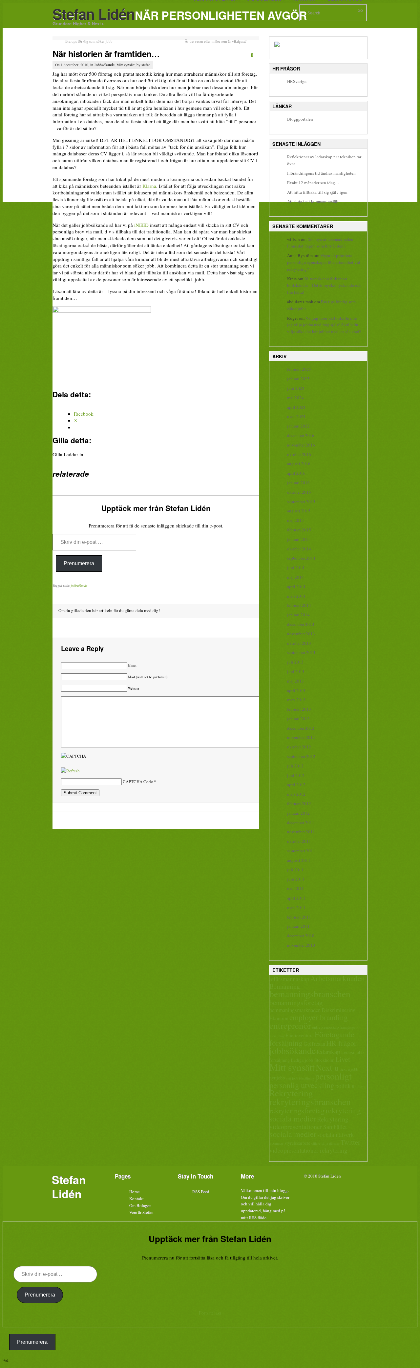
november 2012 (301, 737)
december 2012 (300, 728)
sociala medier (292, 1133)
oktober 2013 (299, 643)
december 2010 (300, 936)
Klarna (149, 186)
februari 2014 (299, 605)
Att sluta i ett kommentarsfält (313, 201)
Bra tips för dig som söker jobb (89, 41)
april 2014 (296, 586)
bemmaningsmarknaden (295, 1010)
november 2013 (301, 634)
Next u (327, 1067)
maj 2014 (295, 577)
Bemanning (284, 986)
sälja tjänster (331, 1143)
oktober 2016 (299, 454)
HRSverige (296, 81)
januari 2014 (298, 615)
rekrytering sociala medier (315, 1114)
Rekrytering (291, 1093)
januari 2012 (298, 813)
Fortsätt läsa (210, 1313)
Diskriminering (338, 1010)
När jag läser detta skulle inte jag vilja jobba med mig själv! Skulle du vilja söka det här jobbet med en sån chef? (324, 325)
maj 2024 (295, 398)
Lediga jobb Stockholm (312, 1060)
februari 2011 (299, 917)
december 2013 (300, 624)
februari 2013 (299, 709)
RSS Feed (200, 1192)
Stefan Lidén (93, 13)
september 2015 (301, 502)
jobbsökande (79, 585)
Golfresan (314, 1043)
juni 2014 (295, 567)
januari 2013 (298, 719)
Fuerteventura (299, 1035)
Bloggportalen (300, 119)
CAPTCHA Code (138, 781)
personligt (333, 1076)
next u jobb (349, 1069)
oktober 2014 (299, 549)
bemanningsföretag (296, 1002)
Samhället (335, 1127)
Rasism (358, 1086)
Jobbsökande (104, 64)
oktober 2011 (299, 841)
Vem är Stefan (141, 1212)
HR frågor (341, 1043)
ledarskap (328, 1051)
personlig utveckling (301, 1085)
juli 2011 (295, 870)
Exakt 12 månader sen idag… (313, 183)
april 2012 (296, 784)
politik (343, 1086)
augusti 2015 (298, 511)
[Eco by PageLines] (198, 1206)
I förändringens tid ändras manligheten (321, 173)
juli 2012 (295, 766)
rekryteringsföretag (297, 1110)
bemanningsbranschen (309, 994)
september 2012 (301, 756)
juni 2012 (295, 775)
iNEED (141, 225)
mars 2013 (296, 700)
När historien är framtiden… (106, 54)
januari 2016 (298, 483)
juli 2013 (295, 662)
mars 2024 (296, 416)
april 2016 (296, 473)
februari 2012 (299, 803)
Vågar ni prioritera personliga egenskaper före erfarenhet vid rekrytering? (323, 262)
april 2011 (296, 898)
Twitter (350, 1142)
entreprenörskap (325, 1027)
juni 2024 (295, 388)
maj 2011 (295, 888)
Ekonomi (278, 1018)
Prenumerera (79, 563)
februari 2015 (299, 530)
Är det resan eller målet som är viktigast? (215, 41)
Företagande (334, 1034)
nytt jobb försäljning (300, 1078)
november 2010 (301, 945)
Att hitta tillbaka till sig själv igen (317, 192)
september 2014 (301, 558)
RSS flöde (257, 1217)
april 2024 (296, 407)
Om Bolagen (140, 1205)
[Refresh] (70, 771)
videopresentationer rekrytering (308, 1150)
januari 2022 (298, 426)
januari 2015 (298, 539)
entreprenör (290, 1025)
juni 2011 (295, 879)
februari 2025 (299, 369)
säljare (316, 1143)
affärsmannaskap (289, 979)
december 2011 (300, 822)
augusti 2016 (298, 463)
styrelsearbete (297, 1143)
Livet (342, 1059)
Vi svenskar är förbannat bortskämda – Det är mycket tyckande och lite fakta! (324, 285)
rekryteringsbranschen (310, 1101)
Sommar (276, 1143)
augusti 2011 (298, 860)
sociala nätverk (335, 1134)
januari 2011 (298, 926)
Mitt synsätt (125, 64)
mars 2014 (296, 596)
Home (134, 1192)
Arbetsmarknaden (337, 978)
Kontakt (136, 1198)
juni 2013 (295, 671)
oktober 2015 (299, 492)
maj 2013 (295, 681)
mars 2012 (296, 794)
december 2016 (300, 435)
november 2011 (301, 832)
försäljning (286, 1043)
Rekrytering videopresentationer (308, 1123)
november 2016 (301, 445)
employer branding (318, 1017)
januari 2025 (298, 379)
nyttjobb (277, 1078)
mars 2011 (296, 907)
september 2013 (301, 652)
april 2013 (296, 690)
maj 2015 (295, 520)
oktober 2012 (299, 747)
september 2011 (301, 851)
